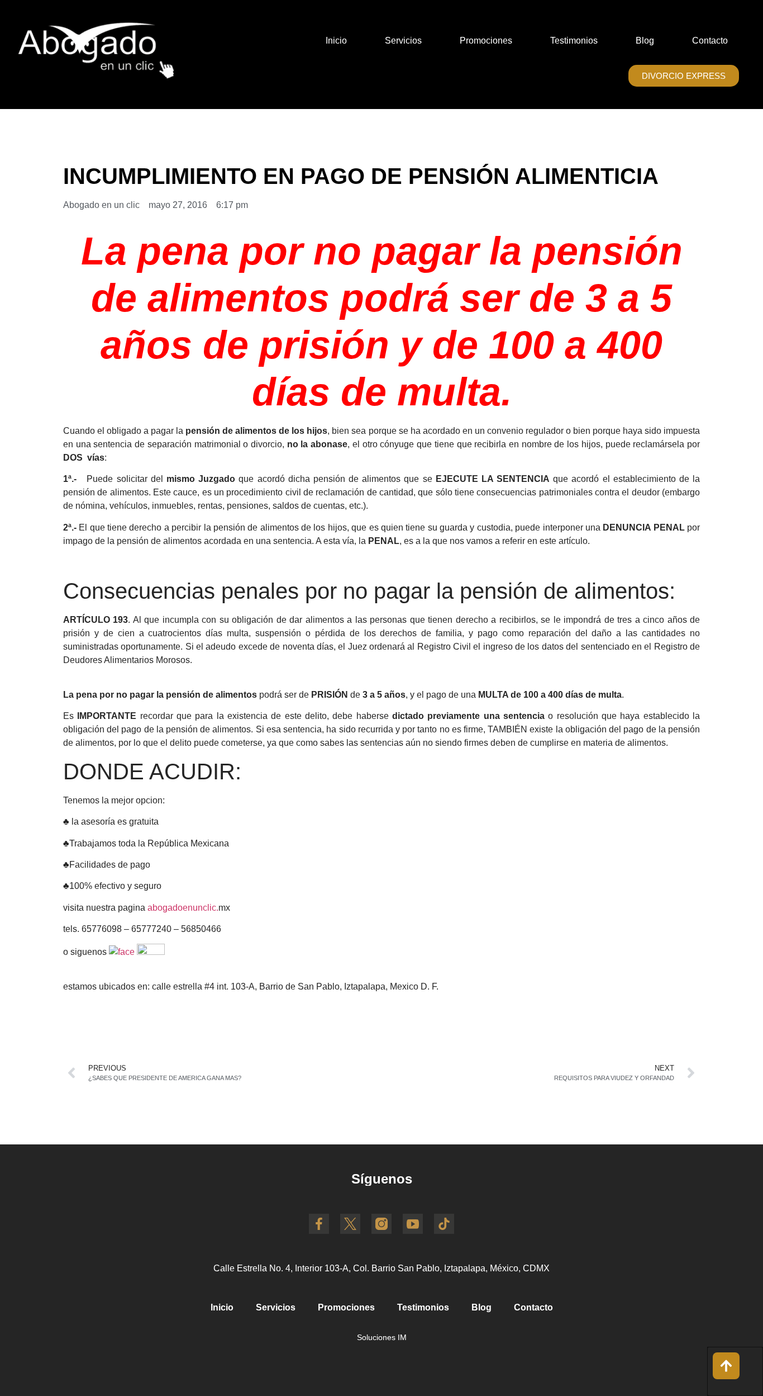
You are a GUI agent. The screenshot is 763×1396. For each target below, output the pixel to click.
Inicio (336, 40)
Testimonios (574, 40)
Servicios (403, 40)
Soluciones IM (382, 1337)
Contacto (710, 40)
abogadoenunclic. (182, 907)
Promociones (486, 40)
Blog (645, 40)
